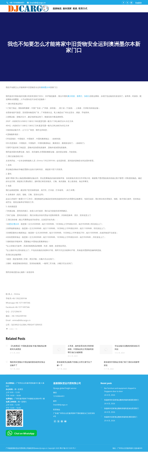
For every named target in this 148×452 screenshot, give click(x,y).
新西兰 (79, 96)
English (138, 2)
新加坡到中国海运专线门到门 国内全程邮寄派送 (121, 364)
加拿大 (87, 96)
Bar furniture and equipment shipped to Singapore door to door (120, 389)
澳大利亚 (71, 96)
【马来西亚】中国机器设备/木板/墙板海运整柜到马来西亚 (28, 347)
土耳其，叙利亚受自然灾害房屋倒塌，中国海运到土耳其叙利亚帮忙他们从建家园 (81, 349)
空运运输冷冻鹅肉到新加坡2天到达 (127, 347)
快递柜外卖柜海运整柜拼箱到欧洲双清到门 (120, 417)
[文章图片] (7, 346)
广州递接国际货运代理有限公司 (17, 448)
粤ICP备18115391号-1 (68, 448)
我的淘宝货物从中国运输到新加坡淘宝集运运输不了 (27, 364)
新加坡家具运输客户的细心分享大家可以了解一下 (74, 364)
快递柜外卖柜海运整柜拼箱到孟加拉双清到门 (121, 408)
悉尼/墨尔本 (14, 224)
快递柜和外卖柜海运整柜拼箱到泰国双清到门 (121, 400)
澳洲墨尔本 (45, 87)
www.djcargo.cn (41, 448)
